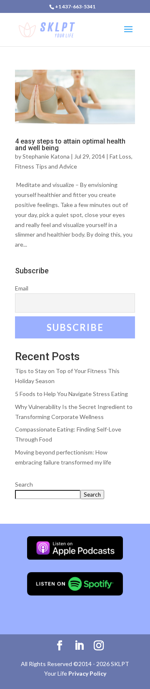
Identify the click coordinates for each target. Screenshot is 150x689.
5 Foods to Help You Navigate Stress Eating (71, 393)
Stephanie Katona (46, 156)
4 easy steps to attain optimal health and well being (70, 144)
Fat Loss (120, 156)
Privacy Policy (87, 673)
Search (24, 484)
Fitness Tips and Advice (46, 166)
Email (21, 288)
